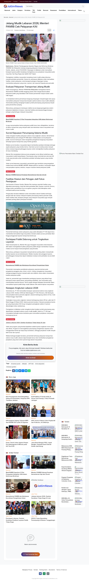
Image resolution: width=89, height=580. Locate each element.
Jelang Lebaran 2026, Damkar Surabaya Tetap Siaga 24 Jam (25, 322)
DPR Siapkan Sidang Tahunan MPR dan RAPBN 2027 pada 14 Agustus (17, 421)
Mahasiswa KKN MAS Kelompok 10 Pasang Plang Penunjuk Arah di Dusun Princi (67, 448)
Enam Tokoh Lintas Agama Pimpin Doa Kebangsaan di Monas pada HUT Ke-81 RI (17, 444)
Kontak (35, 1)
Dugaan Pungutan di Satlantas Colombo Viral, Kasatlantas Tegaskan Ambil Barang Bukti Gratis (67, 479)
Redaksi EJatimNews (20, 30)
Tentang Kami (7, 1)
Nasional (11, 17)
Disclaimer (52, 570)
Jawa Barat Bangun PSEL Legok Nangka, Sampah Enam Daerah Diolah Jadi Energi (41, 444)
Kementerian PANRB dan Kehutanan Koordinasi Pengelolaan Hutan (27, 265)
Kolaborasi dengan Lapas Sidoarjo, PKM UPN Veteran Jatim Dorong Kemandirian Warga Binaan (66, 489)
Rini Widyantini (33, 89)
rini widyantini (40, 363)
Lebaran (51, 101)
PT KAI (26, 138)
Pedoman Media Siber (26, 1)
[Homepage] (13, 6)
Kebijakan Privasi (27, 570)
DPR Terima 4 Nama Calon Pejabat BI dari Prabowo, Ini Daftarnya (43, 421)
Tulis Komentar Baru (31, 554)
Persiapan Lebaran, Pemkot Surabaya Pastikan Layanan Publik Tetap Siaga (17, 520)
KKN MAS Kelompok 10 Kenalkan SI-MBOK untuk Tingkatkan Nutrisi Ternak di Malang (67, 427)
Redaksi (15, 1)
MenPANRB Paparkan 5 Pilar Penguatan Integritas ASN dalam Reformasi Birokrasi (16, 474)
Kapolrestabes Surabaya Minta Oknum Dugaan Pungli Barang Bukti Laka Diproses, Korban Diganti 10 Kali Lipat (67, 468)
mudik (35, 311)
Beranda (6, 17)
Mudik (25, 363)
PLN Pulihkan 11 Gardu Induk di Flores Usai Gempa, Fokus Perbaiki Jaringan (42, 398)
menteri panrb (16, 363)
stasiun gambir (11, 367)
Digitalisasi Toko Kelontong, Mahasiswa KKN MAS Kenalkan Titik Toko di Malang (67, 458)
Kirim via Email (30, 358)
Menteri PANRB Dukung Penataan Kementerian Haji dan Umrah (26, 175)
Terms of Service (61, 570)
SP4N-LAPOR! (23, 165)
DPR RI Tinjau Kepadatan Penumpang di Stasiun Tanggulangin (43, 519)
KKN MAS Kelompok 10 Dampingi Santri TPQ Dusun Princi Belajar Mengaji (67, 437)
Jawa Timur (34, 494)
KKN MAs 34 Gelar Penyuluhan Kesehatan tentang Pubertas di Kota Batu (67, 500)
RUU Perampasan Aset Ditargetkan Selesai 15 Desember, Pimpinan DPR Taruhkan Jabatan (18, 398)
